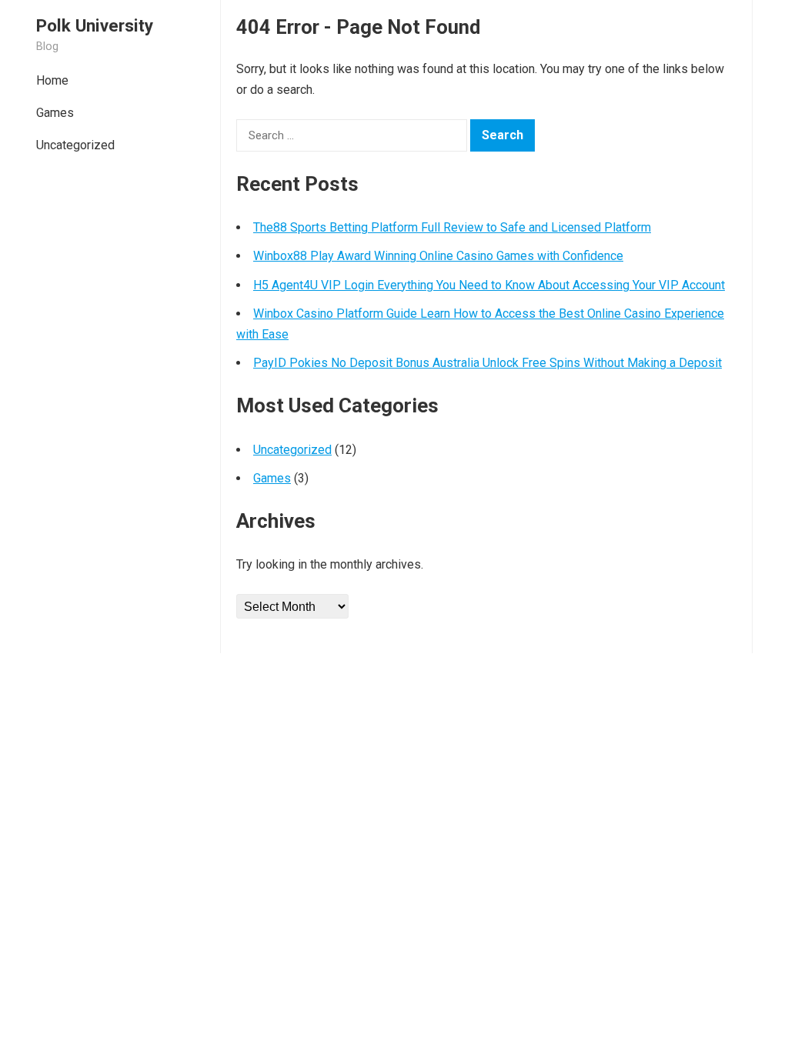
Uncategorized (75, 145)
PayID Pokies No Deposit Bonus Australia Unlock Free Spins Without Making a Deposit (487, 362)
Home (52, 80)
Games (55, 112)
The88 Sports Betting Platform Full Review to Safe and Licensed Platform (452, 227)
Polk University (94, 25)
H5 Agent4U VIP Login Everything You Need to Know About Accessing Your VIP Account (489, 285)
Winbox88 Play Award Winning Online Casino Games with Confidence (438, 256)
